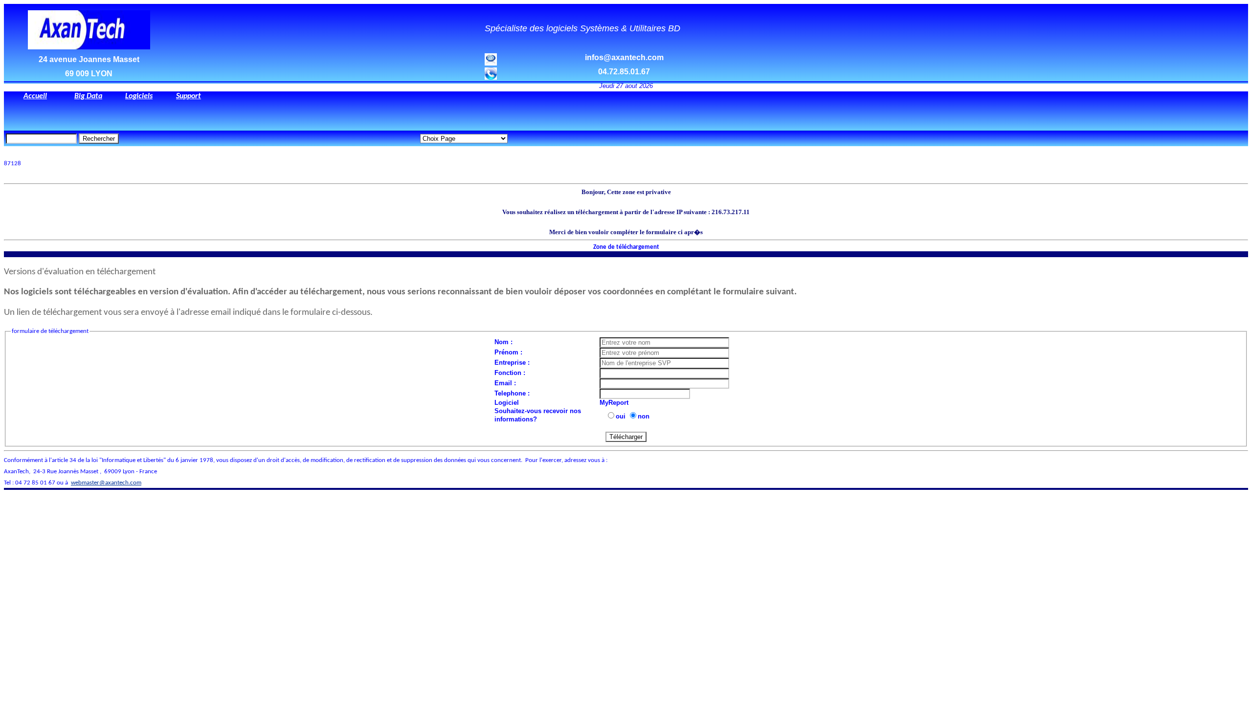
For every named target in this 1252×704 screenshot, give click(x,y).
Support (188, 96)
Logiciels (139, 96)
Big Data (88, 96)
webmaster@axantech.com (106, 483)
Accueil (35, 96)
